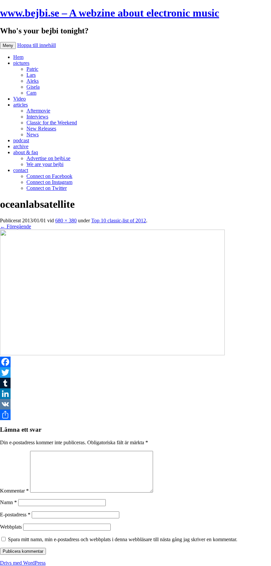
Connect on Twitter (46, 188)
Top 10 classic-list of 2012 (118, 220)
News (32, 134)
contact (20, 170)
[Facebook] (135, 362)
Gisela (33, 87)
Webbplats (11, 527)
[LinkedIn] (135, 393)
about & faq (25, 152)
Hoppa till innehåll (36, 45)
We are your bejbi (44, 164)
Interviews (37, 116)
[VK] (135, 404)
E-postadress (15, 514)
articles (20, 105)
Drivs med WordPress (23, 563)
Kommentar (14, 491)
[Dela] (135, 415)
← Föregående (15, 226)
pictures (21, 63)
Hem (18, 57)
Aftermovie (38, 110)
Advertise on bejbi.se (48, 158)
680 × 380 (66, 220)
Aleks (32, 81)
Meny (8, 45)
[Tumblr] (135, 383)
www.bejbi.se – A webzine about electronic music (109, 13)
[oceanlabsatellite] (112, 353)
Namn (8, 502)
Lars (31, 75)
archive (20, 146)
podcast (21, 140)
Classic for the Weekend (51, 122)
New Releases (41, 128)
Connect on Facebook (49, 176)
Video (19, 99)
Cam (31, 93)
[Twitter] (135, 372)
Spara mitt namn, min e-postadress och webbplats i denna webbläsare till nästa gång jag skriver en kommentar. (122, 539)
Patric (32, 69)
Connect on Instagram (49, 182)
